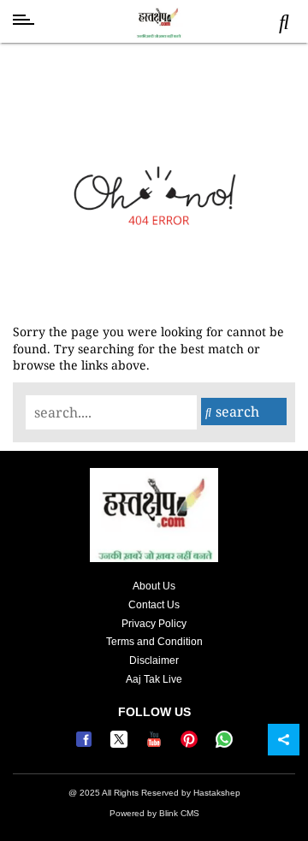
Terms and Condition (154, 642)
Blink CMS (179, 813)
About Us (154, 586)
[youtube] (156, 744)
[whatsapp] (224, 744)
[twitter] (121, 744)
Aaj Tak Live (154, 679)
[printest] (191, 744)
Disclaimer (154, 660)
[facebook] (86, 744)
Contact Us (154, 605)
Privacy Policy (154, 624)
